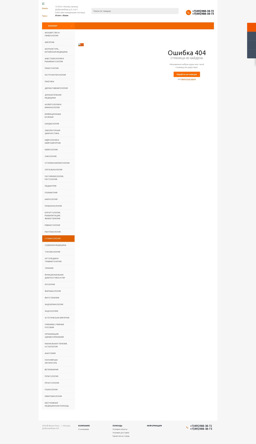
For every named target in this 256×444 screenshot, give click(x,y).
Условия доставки (121, 433)
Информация (154, 426)
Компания (84, 426)
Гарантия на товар (121, 436)
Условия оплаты (120, 429)
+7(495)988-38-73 (203, 13)
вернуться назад (188, 79)
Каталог (52, 26)
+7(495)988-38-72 (203, 11)
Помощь (117, 426)
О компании (83, 429)
